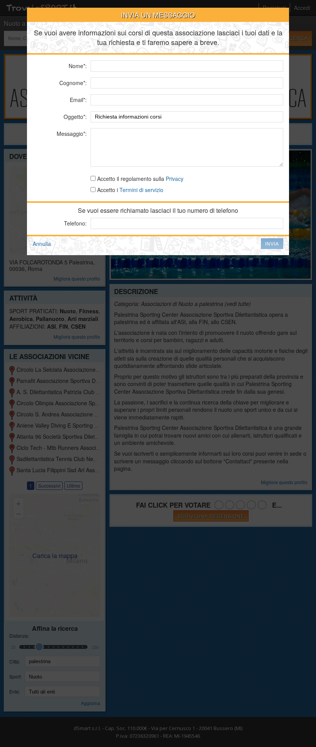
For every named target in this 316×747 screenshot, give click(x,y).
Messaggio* (71, 133)
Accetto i (129, 190)
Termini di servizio (141, 190)
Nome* (77, 66)
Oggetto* (74, 116)
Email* (77, 100)
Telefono (74, 223)
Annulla (42, 243)
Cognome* (72, 83)
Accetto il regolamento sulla (139, 178)
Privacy (174, 178)
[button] (272, 243)
